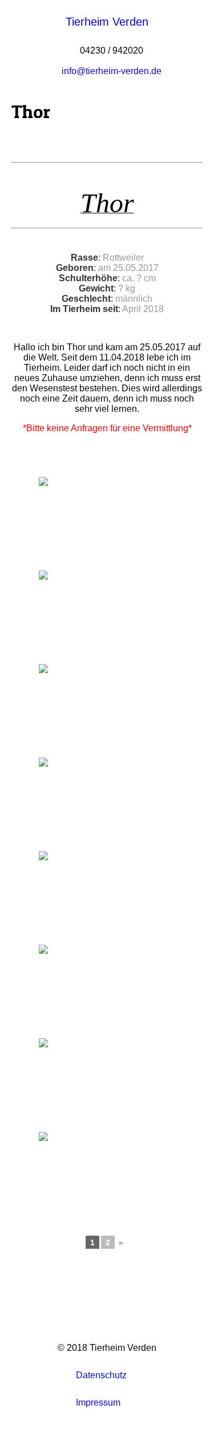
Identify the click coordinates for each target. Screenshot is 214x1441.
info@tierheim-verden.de (111, 71)
